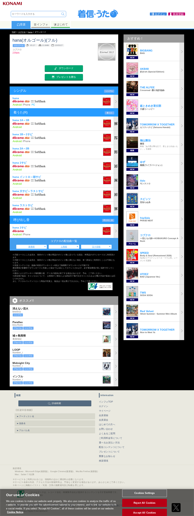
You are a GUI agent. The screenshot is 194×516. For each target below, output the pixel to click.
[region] (97, 502)
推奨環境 (103, 460)
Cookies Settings (144, 493)
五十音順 (96, 247)
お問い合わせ (106, 429)
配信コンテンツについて (111, 447)
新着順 (31, 247)
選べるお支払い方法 (109, 442)
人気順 (64, 247)
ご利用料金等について (110, 438)
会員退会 (103, 420)
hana (30, 32)
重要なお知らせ (107, 456)
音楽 (23, 24)
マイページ (105, 411)
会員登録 (103, 415)
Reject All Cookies (144, 502)
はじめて (62, 24)
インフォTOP (106, 401)
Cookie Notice (15, 512)
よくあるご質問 (107, 433)
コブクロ (22, 32)
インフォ (42, 24)
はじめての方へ (107, 424)
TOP (14, 32)
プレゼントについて (109, 451)
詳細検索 (56, 403)
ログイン (103, 406)
